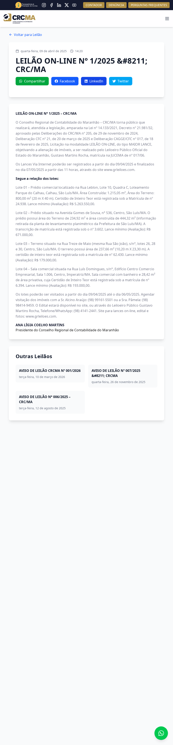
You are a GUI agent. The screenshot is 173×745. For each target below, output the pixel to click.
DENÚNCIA (116, 5)
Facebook (67, 81)
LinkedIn (96, 81)
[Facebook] (51, 5)
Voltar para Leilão (28, 34)
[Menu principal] (167, 18)
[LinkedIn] (59, 5)
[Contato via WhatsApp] (161, 733)
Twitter (123, 81)
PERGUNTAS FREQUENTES (149, 5)
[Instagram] (44, 5)
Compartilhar (34, 81)
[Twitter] (67, 5)
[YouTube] (74, 5)
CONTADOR (94, 5)
